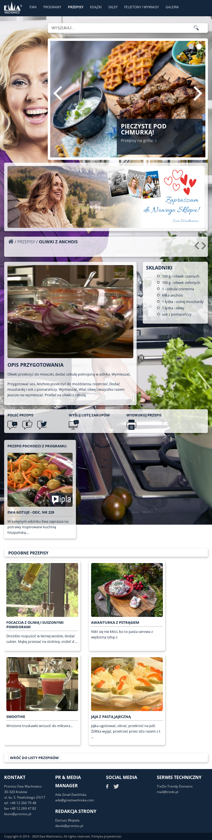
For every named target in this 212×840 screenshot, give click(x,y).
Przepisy (75, 7)
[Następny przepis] (205, 247)
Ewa (33, 7)
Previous (57, 93)
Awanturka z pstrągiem (115, 622)
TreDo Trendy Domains (175, 786)
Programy (52, 7)
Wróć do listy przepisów (34, 757)
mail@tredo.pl (167, 791)
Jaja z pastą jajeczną (111, 716)
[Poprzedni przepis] (197, 247)
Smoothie (15, 716)
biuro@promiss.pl (17, 814)
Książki (96, 7)
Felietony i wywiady (141, 7)
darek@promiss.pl (69, 825)
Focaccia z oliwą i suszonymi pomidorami (34, 624)
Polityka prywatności (106, 836)
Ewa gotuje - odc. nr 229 (30, 512)
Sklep (113, 7)
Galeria (172, 7)
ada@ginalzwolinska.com (74, 800)
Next (198, 93)
